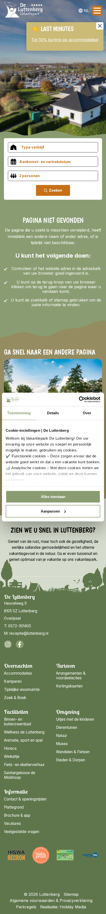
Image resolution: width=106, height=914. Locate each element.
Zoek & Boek (15, 697)
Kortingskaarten (69, 686)
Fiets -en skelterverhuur (24, 764)
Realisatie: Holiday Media (63, 906)
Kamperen (13, 681)
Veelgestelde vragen (21, 831)
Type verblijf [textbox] (32, 147)
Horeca (10, 748)
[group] (18, 855)
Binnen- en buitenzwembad (17, 721)
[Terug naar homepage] (23, 10)
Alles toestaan (53, 497)
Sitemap (71, 894)
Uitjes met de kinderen (75, 719)
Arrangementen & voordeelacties (71, 675)
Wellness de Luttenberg (24, 732)
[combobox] (53, 147)
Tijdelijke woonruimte (22, 689)
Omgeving (67, 712)
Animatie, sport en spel (23, 740)
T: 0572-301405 (17, 626)
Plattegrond (14, 807)
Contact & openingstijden (25, 799)
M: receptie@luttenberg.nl (26, 633)
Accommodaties (18, 673)
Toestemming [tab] (19, 413)
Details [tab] (53, 413)
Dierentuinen (66, 727)
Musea (62, 743)
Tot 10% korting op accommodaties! (65, 39)
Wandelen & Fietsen (73, 751)
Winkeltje (11, 756)
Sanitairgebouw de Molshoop (19, 775)
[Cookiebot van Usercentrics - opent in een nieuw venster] (78, 399)
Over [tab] (87, 413)
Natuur (61, 735)
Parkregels (26, 906)
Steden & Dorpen (70, 760)
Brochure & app (17, 815)
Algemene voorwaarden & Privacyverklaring (51, 900)
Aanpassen (50, 511)
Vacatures (12, 823)
